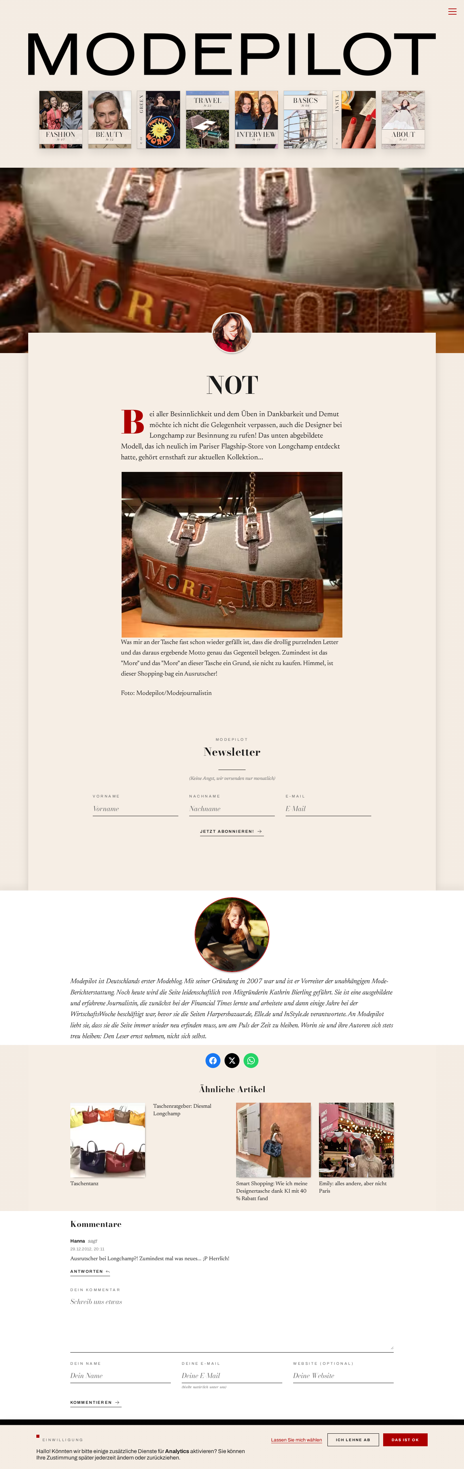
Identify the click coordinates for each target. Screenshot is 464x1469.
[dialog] (232, 1447)
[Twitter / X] (232, 1060)
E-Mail (295, 796)
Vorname (106, 796)
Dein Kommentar (95, 1290)
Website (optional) (323, 1363)
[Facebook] (213, 1060)
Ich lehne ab (353, 1440)
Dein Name (86, 1363)
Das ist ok (405, 1440)
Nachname (204, 796)
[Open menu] (452, 11)
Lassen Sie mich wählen (296, 1440)
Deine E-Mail (201, 1363)
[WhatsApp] (251, 1060)
